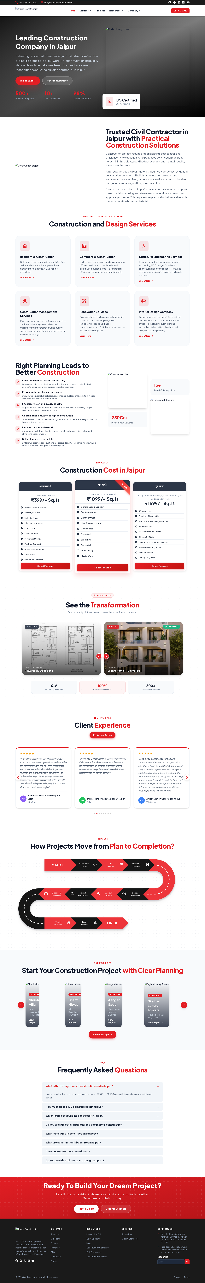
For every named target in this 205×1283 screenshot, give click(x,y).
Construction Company (97, 1247)
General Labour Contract (36, 507)
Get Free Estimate (57, 80)
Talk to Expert (28, 80)
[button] (94, 813)
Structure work (145, 511)
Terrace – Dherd (146, 552)
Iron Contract (30, 554)
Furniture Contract (33, 544)
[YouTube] (188, 2)
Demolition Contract (34, 559)
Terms (187, 1277)
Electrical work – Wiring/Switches (153, 521)
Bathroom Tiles (145, 526)
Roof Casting (87, 550)
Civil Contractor (93, 1252)
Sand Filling (86, 539)
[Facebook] (169, 2)
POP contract (31, 528)
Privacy (177, 1277)
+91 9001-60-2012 (28, 2)
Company (134, 10)
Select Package (45, 566)
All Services (127, 1234)
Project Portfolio (94, 1234)
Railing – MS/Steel (147, 557)
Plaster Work (87, 556)
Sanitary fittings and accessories (153, 542)
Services (84, 10)
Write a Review (104, 735)
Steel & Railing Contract (35, 549)
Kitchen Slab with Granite (150, 531)
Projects (100, 10)
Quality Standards (130, 1238)
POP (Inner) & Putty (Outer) (150, 547)
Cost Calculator (93, 1238)
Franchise (55, 1247)
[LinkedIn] (183, 2)
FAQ (53, 1252)
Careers (54, 1243)
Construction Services (96, 1256)
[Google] (174, 2)
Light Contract (31, 518)
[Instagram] (179, 2)
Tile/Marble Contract (34, 523)
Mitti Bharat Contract (34, 539)
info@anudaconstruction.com (58, 2)
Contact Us (56, 1256)
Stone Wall (86, 534)
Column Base (87, 528)
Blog (88, 1243)
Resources (116, 10)
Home (72, 10)
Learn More (27, 277)
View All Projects (102, 1034)
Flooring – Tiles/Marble (149, 516)
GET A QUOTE (180, 10)
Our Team (55, 1238)
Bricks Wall (86, 545)
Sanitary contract (32, 512)
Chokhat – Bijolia (146, 537)
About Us (55, 1234)
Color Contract (31, 533)
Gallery (54, 1261)
